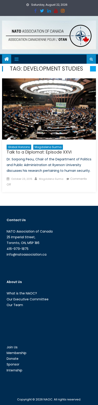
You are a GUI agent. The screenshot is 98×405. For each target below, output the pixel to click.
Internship (14, 370)
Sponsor (13, 364)
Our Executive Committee (28, 299)
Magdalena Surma (48, 147)
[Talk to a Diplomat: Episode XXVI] (49, 109)
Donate (12, 358)
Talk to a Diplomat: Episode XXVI (39, 152)
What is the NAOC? (22, 293)
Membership (16, 353)
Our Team (15, 305)
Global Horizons (19, 147)
